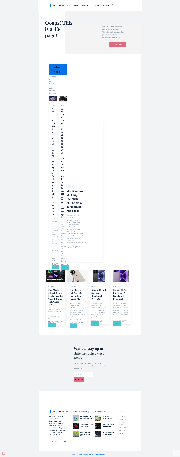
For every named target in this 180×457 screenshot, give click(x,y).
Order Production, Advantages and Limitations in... (86, 434)
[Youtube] (65, 441)
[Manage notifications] (3, 453)
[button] (112, 5)
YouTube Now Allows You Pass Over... (86, 425)
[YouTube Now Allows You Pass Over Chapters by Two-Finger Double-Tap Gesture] (76, 426)
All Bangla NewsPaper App (107, 417)
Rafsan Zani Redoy (54, 259)
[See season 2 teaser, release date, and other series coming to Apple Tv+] (98, 426)
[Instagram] (53, 441)
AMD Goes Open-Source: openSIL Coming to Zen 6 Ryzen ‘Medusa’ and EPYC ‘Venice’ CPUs (53, 162)
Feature (55, 105)
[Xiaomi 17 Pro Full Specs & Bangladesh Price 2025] (121, 276)
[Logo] (58, 5)
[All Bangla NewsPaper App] (98, 418)
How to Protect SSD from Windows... (109, 433)
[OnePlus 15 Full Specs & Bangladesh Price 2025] (77, 276)
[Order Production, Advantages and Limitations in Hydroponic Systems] (76, 434)
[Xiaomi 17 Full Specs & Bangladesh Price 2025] (99, 276)
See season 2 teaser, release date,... (109, 425)
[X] (62, 441)
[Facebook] (50, 441)
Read (55, 267)
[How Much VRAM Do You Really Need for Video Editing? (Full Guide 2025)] (55, 276)
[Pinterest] (59, 441)
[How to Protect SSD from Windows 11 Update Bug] (98, 434)
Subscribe (78, 379)
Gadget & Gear (71, 187)
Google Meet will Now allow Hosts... (86, 417)
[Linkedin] (56, 441)
